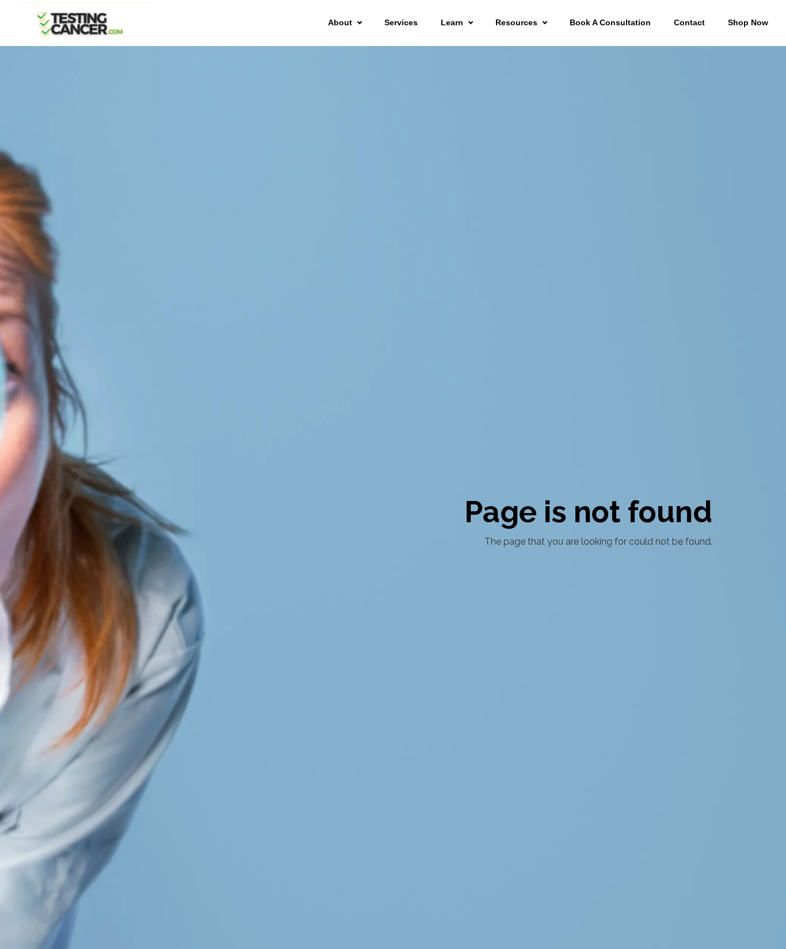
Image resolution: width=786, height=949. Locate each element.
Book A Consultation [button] (610, 22)
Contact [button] (689, 22)
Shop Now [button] (748, 22)
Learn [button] (452, 22)
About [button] (340, 22)
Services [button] (401, 22)
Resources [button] (516, 22)
